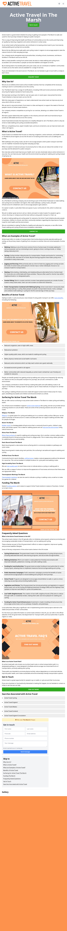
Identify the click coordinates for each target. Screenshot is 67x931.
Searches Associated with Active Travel (15, 784)
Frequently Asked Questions (12, 779)
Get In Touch (7, 781)
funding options (12, 486)
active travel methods (33, 406)
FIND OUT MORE (33, 689)
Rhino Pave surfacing (8, 435)
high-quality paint (12, 466)
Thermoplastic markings (9, 477)
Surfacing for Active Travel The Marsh (14, 773)
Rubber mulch (6, 425)
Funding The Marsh (9, 776)
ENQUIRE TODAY (33, 77)
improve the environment (51, 427)
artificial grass (29, 458)
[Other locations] (59, 3)
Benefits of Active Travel (10, 770)
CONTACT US (33, 231)
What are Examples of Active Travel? (14, 767)
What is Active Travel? (9, 765)
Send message (25, 752)
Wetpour (4, 415)
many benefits (58, 298)
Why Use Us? (7, 762)
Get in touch (33, 25)
